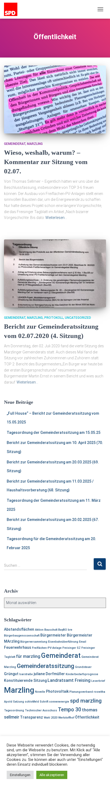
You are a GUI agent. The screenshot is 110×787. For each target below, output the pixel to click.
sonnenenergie (59, 701)
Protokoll (53, 318)
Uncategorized (78, 318)
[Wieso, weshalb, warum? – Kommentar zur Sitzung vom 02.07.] (55, 99)
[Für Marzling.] (12, 9)
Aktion (39, 629)
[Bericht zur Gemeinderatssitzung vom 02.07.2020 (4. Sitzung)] (55, 273)
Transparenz (31, 717)
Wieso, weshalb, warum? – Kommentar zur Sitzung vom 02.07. (46, 162)
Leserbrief (98, 681)
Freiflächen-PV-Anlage (47, 648)
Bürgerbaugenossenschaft (22, 635)
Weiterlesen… (56, 217)
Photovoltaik (57, 691)
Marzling (35, 144)
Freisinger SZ (71, 648)
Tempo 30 (69, 710)
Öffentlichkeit (87, 717)
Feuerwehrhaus (17, 647)
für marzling (28, 656)
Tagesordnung (14, 710)
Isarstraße (26, 674)
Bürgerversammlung (33, 641)
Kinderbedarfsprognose (82, 674)
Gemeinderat (14, 144)
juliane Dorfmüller (49, 674)
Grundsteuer (83, 667)
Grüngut (11, 674)
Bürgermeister (53, 635)
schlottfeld (32, 701)
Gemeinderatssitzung (45, 666)
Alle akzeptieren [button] (52, 775)
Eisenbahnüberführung (63, 641)
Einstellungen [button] (20, 775)
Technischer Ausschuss (41, 710)
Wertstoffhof (66, 717)
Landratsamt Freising (69, 680)
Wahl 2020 (50, 717)
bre (70, 629)
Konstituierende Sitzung (25, 680)
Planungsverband (81, 692)
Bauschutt (50, 629)
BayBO (62, 629)
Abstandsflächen (19, 629)
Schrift (44, 701)
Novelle (40, 692)
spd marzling (86, 701)
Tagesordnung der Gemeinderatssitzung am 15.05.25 (53, 432)
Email (82, 641)
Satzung (18, 701)
